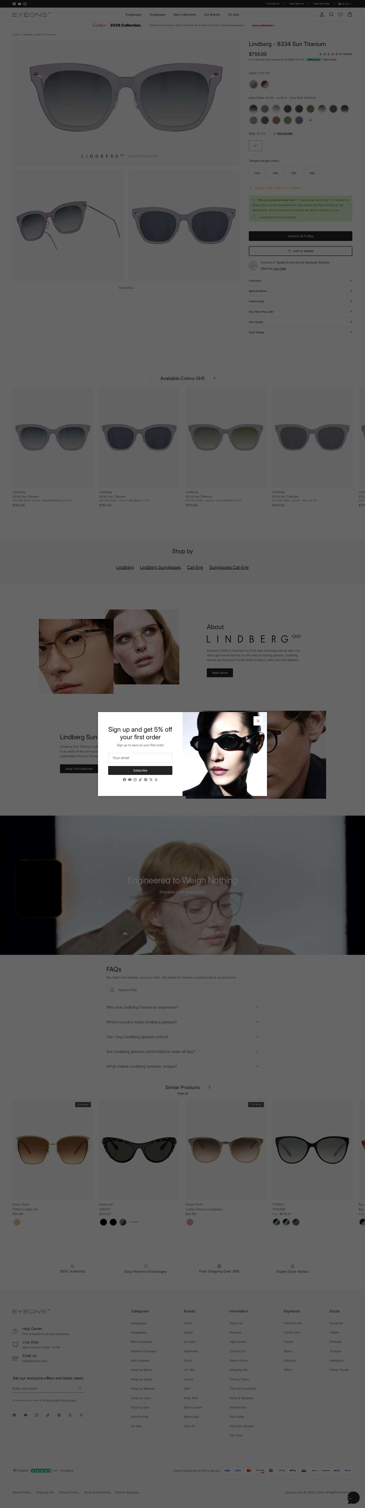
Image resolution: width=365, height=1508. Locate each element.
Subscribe (140, 770)
